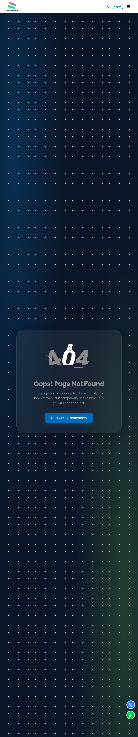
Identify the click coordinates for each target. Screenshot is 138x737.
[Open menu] (128, 6)
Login (117, 6)
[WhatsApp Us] (130, 715)
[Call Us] (130, 704)
